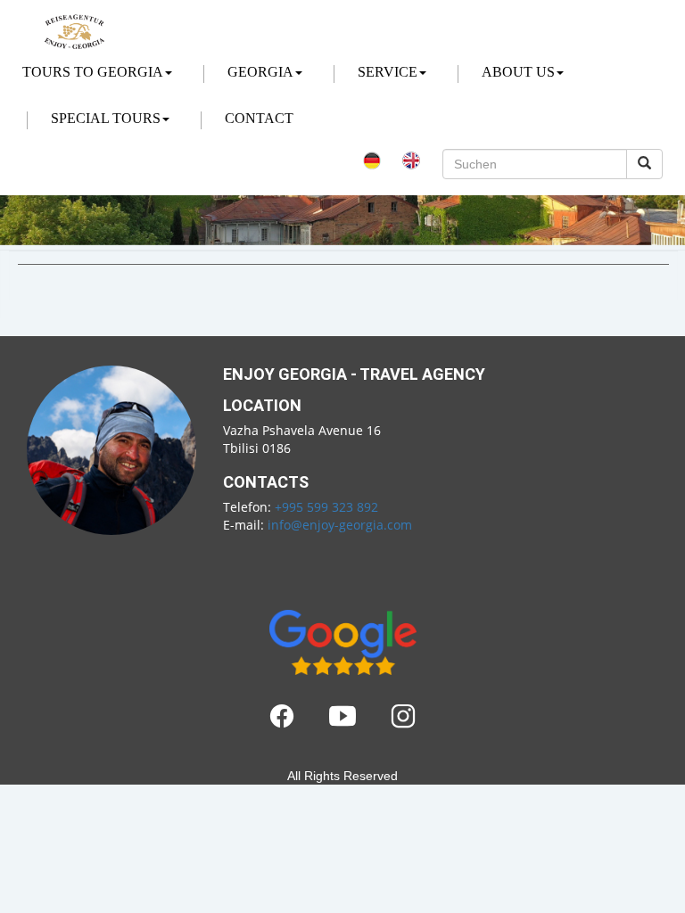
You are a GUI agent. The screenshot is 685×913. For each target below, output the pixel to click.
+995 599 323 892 (326, 506)
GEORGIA (260, 71)
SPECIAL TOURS (106, 118)
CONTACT (259, 118)
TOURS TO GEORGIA (92, 71)
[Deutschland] (372, 157)
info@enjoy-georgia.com (340, 524)
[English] (411, 157)
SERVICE (387, 71)
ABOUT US (518, 71)
